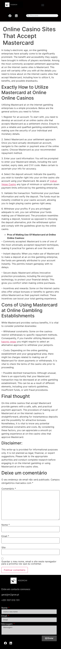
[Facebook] (10, 16)
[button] (42, 5)
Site (3, 547)
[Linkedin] (16, 16)
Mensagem (7, 624)
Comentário (8, 488)
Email (5, 536)
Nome (5, 525)
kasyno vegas (8, 341)
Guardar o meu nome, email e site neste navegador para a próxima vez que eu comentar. (28, 562)
